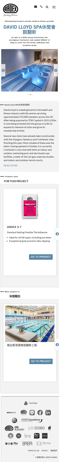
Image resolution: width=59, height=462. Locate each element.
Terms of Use (33, 451)
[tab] (30, 179)
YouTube (33, 403)
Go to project (41, 361)
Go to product (41, 257)
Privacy (44, 451)
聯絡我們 (54, 451)
